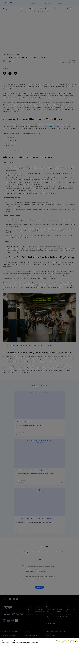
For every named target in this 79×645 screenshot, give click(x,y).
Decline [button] (58, 641)
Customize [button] (65, 641)
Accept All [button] (74, 641)
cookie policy (25, 642)
